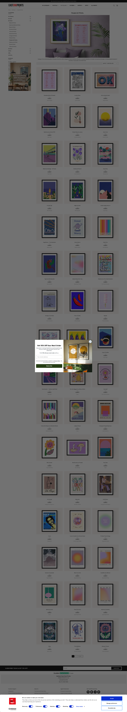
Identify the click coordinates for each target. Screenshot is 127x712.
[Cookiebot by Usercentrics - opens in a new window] (12, 709)
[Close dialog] (90, 341)
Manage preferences (112, 703)
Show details (79, 706)
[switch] (45, 706)
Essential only (111, 708)
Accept (112, 698)
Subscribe (49, 366)
